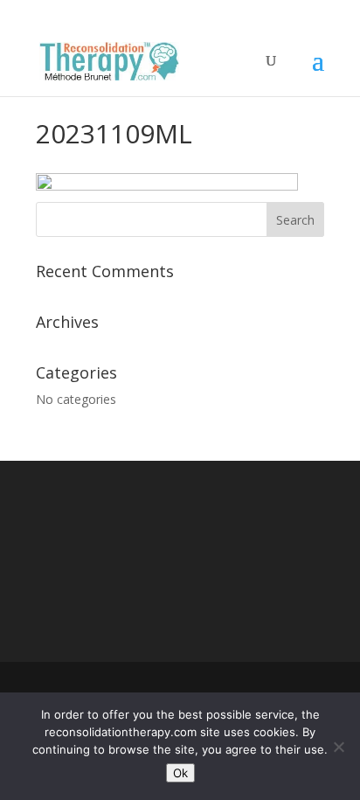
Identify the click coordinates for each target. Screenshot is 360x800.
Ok (180, 773)
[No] (338, 746)
